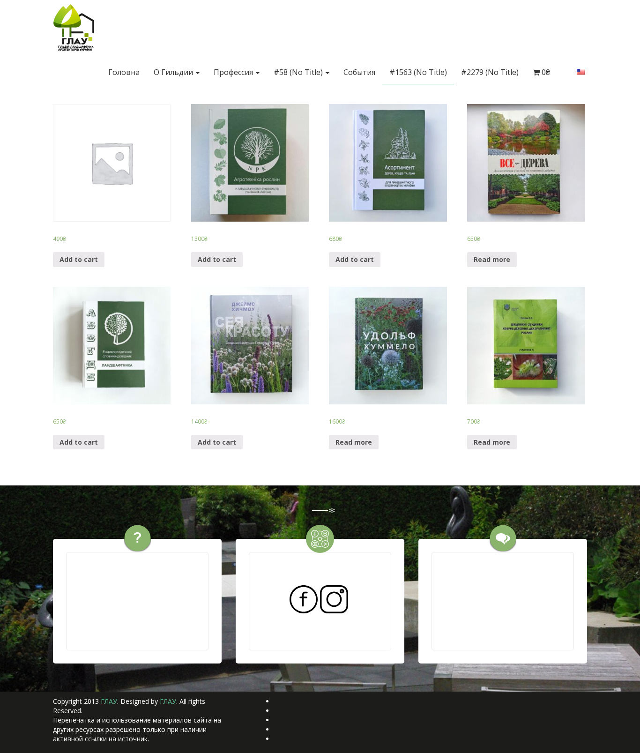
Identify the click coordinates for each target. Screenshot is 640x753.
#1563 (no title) (418, 72)
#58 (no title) (299, 72)
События (359, 72)
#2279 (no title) (490, 72)
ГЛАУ (109, 701)
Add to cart (79, 259)
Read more (492, 259)
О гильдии (174, 72)
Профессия (234, 72)
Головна (124, 72)
